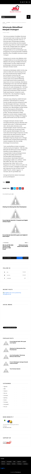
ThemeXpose (18, 472)
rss (16, 272)
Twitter (16, 275)
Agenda (5, 386)
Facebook (16, 278)
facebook (19, 257)
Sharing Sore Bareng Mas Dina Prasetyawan (14, 207)
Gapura (5, 391)
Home (4, 22)
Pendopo (6, 402)
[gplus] (27, 2)
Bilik (5, 388)
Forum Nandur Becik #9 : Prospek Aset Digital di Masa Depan (15, 221)
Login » (3, 468)
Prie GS (5, 406)
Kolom (5, 400)
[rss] (20, 2)
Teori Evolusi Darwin (15, 368)
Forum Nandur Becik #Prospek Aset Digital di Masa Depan (15, 235)
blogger (25, 257)
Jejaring (8, 22)
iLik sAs (5, 393)
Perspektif (6, 404)
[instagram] (29, 2)
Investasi (6, 395)
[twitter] (22, 2)
